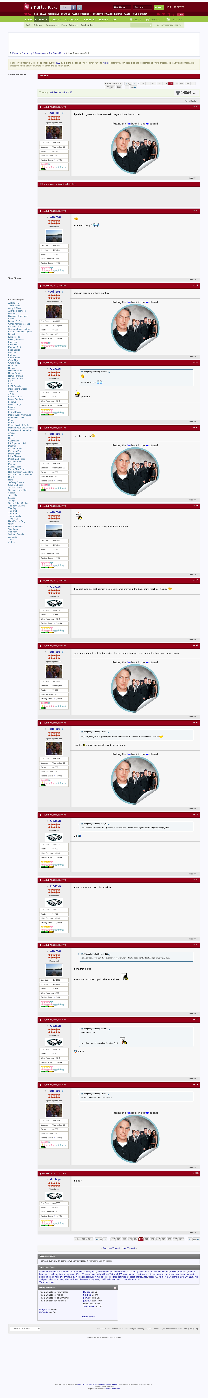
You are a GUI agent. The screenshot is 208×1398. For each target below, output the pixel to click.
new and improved (165, 1274)
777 (113, 87)
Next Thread (128, 1248)
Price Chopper (15, 456)
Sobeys (11, 493)
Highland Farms (15, 370)
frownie (173, 1271)
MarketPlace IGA (16, 417)
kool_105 (54, 113)
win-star (55, 217)
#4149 (195, 722)
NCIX (10, 435)
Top (114, 19)
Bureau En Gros (15, 321)
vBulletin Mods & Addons (108, 1384)
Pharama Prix (14, 451)
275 (159, 83)
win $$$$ (189, 1277)
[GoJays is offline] (54, 385)
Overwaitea (13, 441)
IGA (10, 383)
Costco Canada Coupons (20, 331)
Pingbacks (44, 1309)
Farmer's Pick (14, 347)
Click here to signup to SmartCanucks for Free (58, 184)
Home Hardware (15, 376)
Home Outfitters (15, 378)
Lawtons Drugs (15, 396)
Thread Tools (190, 101)
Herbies (11, 368)
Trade (177, 19)
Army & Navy (14, 308)
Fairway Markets (16, 339)
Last (132, 88)
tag (145, 1277)
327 (193, 83)
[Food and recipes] (169, 14)
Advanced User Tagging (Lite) (87, 1384)
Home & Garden (139, 14)
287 (187, 83)
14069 (188, 93)
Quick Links (86, 25)
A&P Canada (14, 305)
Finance (108, 14)
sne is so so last (109, 1277)
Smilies (87, 1295)
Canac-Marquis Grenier (19, 324)
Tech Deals (53, 14)
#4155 (195, 1173)
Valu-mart (12, 532)
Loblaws (12, 402)
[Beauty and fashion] (163, 14)
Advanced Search (171, 25)
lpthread (152, 1274)
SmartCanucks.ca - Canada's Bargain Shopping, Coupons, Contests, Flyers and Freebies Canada (144, 1329)
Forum (41, 19)
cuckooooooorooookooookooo (111, 1271)
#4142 (195, 211)
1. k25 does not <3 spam (71, 1271)
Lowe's (11, 409)
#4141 (195, 107)
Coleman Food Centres (19, 329)
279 (181, 83)
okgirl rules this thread (59, 1277)
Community (51, 25)
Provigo (11, 464)
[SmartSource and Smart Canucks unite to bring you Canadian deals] (21, 285)
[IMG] (86, 1298)
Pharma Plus (14, 454)
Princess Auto (14, 461)
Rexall (11, 477)
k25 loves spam (88, 1274)
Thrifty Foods (14, 516)
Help (169, 7)
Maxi (10, 420)
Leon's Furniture (15, 399)
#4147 (195, 580)
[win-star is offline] (54, 236)
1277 (119, 87)
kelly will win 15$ (105, 1274)
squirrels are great (126, 1277)
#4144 (195, 362)
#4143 (195, 285)
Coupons (65, 14)
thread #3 (153, 1277)
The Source (13, 513)
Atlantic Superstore (17, 311)
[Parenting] (173, 14)
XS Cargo (12, 537)
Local (156, 19)
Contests (98, 14)
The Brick (12, 511)
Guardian (12, 365)
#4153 (195, 1019)
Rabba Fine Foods (17, 469)
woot (97, 1279)
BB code (87, 1292)
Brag (138, 19)
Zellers (11, 542)
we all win (163, 1277)
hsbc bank (49, 1274)
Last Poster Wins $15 (60, 92)
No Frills (12, 438)
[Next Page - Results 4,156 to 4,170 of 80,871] (127, 87)
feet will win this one (159, 1271)
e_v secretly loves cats (138, 1271)
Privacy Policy (189, 1329)
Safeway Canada (16, 482)
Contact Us (102, 1329)
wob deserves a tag (84, 1279)
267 (153, 83)
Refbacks (43, 1312)
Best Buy (12, 313)
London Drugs (14, 404)
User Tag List (44, 76)
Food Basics (14, 350)
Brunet (11, 318)
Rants (127, 14)
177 (142, 83)
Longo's (11, 407)
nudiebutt (43, 1277)
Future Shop (14, 357)
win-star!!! (69, 1279)
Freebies (85, 14)
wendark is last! (176, 1277)
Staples (11, 498)
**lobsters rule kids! (48, 1271)
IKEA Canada (14, 386)
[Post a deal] (180, 14)
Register (179, 7)
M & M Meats (14, 412)
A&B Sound (13, 303)
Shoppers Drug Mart (17, 490)
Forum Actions (68, 25)
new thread (181, 1274)
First (129, 84)
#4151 (195, 880)
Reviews (118, 14)
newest (190, 1274)
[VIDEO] (87, 1301)
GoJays (55, 368)
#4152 (195, 945)
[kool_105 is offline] (54, 132)
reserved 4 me (93, 1277)
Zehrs (11, 539)
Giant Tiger (13, 360)
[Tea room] (158, 14)
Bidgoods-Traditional (17, 316)
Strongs (12, 500)
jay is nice (60, 1274)
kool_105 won (120, 1274)
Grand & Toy (14, 363)
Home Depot (14, 373)
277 (170, 83)
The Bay (12, 508)
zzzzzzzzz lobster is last (128, 1279)
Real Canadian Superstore (20, 472)
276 (165, 83)
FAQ (28, 25)
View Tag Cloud (46, 1282)
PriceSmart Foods (16, 459)
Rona (10, 480)
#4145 (195, 427)
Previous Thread (111, 1248)
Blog (28, 19)
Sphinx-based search (112, 1389)
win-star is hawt (56, 1279)
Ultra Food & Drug (16, 521)
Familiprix (12, 342)
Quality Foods (14, 467)
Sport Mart (13, 495)
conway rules (90, 1271)
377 (107, 87)
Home (35, 14)
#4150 (195, 814)
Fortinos (12, 355)
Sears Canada (15, 487)
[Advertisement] (99, 197)
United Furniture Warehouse (15, 527)
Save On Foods (15, 485)
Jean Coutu (13, 391)
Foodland (12, 352)
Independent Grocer (17, 389)
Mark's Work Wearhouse (19, 415)
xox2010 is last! (108, 1279)
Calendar (37, 25)
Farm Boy (13, 344)
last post (132, 1274)
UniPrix (11, 524)
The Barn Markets (16, 506)
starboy (139, 1277)
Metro (11, 422)
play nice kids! (78, 1277)
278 (176, 83)
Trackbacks (88, 1306)
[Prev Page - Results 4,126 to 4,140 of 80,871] (135, 83)
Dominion (12, 334)
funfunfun (182, 1271)
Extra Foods (14, 337)
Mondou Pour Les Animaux (21, 428)
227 (148, 83)
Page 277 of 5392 (114, 83)
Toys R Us (13, 519)
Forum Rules (88, 1316)
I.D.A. (11, 381)
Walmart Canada (16, 534)
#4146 (195, 506)
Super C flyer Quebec (18, 503)
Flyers (75, 14)
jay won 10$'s (73, 1274)
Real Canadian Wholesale (20, 474)
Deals (43, 14)
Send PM (192, 178)
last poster (142, 1274)
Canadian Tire (14, 326)
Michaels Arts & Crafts (19, 425)
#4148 (195, 645)
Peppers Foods (15, 448)
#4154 (195, 1084)
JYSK (11, 394)
